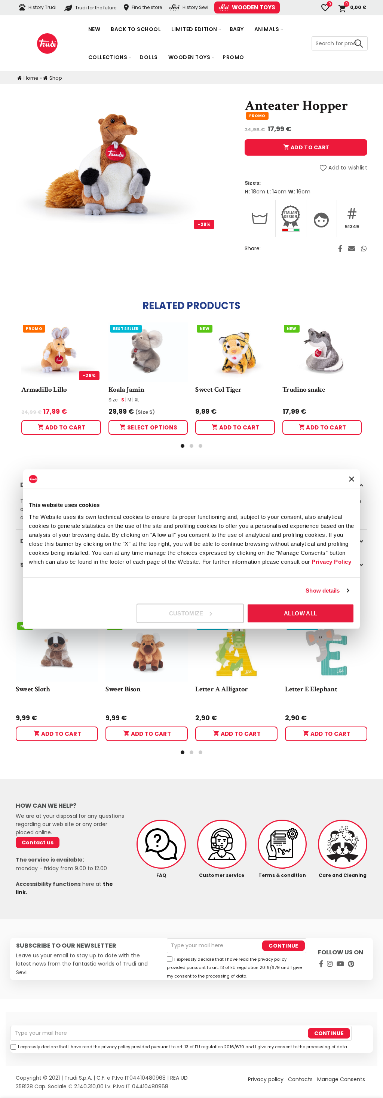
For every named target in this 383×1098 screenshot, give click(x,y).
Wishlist (329, 4)
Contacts (300, 1079)
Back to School (136, 29)
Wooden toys (189, 57)
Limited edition (194, 29)
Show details (323, 590)
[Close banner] (351, 478)
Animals (266, 29)
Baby (237, 29)
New (94, 29)
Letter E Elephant (311, 689)
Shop (55, 78)
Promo (233, 57)
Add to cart (309, 147)
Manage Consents (341, 1079)
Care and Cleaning (343, 875)
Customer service (221, 875)
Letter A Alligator (221, 689)
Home (31, 78)
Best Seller (126, 328)
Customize (186, 613)
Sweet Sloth (33, 689)
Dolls (149, 57)
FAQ (161, 875)
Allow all (301, 613)
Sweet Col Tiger (218, 389)
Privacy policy (266, 1079)
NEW (204, 328)
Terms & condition (282, 875)
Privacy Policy (331, 561)
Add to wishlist (347, 168)
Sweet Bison (123, 689)
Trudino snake (303, 389)
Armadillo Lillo (44, 389)
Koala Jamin (126, 389)
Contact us (37, 842)
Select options (152, 427)
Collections (108, 57)
